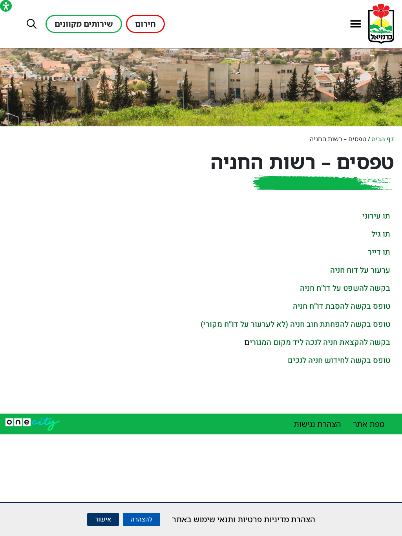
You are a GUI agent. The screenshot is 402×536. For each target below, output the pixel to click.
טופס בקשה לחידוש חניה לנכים (339, 360)
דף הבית (383, 139)
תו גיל (380, 234)
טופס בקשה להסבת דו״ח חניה (341, 306)
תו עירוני (376, 216)
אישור (103, 519)
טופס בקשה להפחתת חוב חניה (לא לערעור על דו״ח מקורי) (295, 324)
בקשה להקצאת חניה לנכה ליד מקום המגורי (320, 342)
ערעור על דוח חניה (360, 270)
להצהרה (141, 519)
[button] (355, 24)
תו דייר (379, 252)
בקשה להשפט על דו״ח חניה (345, 288)
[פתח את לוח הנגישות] (6, 6)
